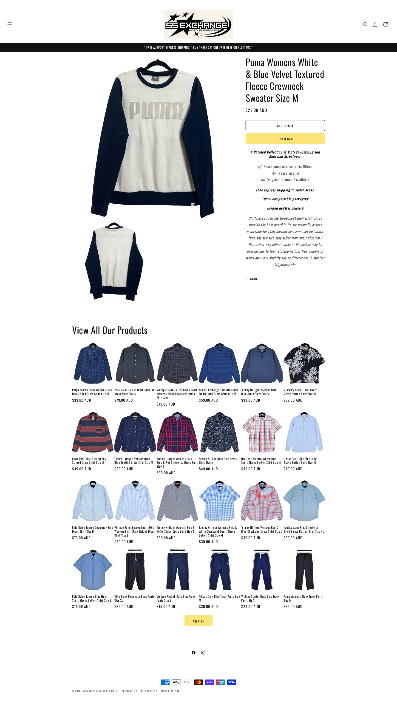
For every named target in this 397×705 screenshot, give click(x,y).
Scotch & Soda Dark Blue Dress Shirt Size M (218, 461)
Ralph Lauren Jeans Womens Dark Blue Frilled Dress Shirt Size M (92, 392)
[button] (10, 24)
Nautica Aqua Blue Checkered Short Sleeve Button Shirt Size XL (304, 529)
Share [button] (254, 278)
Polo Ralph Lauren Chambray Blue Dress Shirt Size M (92, 529)
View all (198, 620)
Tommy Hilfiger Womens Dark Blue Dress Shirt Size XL (259, 392)
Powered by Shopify (106, 691)
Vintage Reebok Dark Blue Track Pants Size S (176, 598)
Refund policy (129, 690)
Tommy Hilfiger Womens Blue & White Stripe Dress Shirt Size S (176, 529)
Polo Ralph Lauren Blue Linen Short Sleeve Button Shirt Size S (91, 598)
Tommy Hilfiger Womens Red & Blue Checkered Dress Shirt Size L (261, 529)
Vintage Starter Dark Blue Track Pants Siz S (260, 598)
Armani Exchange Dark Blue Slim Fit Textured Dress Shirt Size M (218, 392)
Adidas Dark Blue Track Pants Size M (219, 598)
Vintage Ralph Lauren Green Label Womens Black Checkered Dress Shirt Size (177, 394)
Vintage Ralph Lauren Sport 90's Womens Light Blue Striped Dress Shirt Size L (134, 531)
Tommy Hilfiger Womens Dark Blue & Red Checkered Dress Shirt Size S (177, 463)
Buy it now (285, 138)
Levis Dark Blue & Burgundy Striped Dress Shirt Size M (89, 461)
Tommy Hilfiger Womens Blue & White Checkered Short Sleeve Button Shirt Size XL (218, 531)
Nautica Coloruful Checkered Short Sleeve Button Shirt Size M (261, 461)
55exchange (88, 691)
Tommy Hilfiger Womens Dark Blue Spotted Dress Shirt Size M (133, 461)
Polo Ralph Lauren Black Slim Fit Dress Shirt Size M (134, 392)
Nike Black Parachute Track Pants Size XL (134, 598)
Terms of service (170, 690)
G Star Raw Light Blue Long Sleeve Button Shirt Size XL (300, 461)
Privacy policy (149, 690)
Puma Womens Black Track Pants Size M (303, 598)
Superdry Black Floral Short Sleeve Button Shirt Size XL (300, 392)
